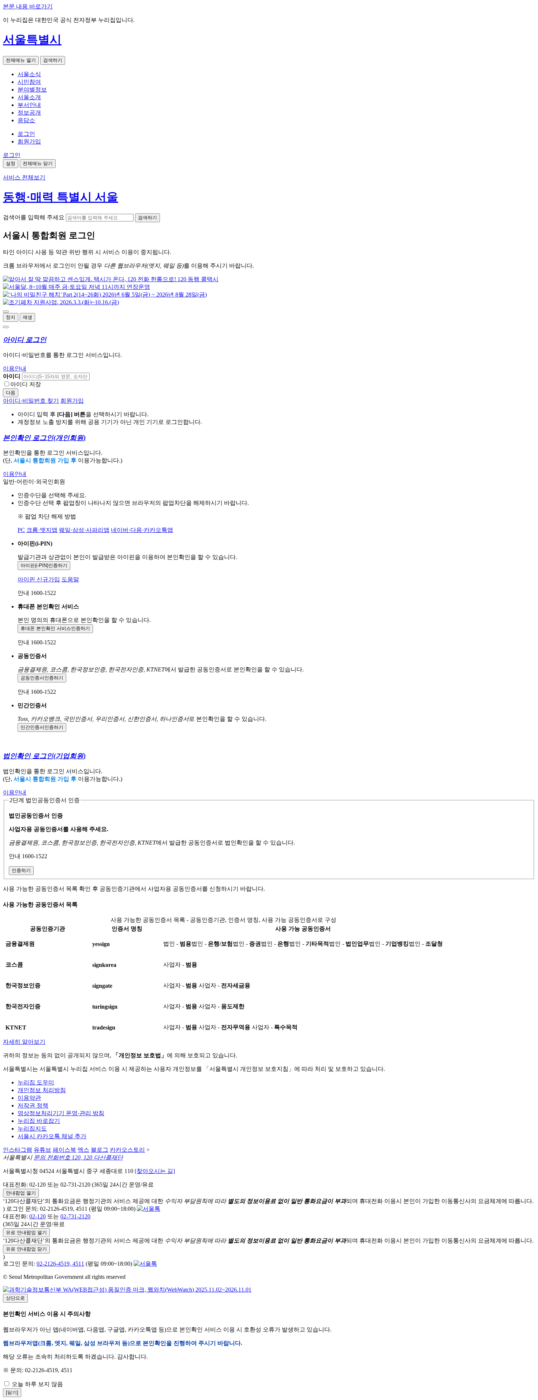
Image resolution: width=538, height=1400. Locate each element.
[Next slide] (6, 327)
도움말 (70, 579)
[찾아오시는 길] (155, 1171)
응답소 (26, 120)
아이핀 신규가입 (39, 579)
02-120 (37, 1216)
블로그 (99, 1150)
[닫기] (12, 1392)
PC (21, 530)
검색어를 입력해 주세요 (33, 217)
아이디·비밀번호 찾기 (31, 401)
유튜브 (42, 1150)
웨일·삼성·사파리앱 (84, 530)
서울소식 (29, 74)
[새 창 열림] (110, 279)
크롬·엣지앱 (41, 530)
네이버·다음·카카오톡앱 (142, 530)
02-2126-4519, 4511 (60, 1264)
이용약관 (29, 1098)
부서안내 (29, 105)
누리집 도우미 (36, 1082)
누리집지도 (32, 1128)
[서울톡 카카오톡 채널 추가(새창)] (148, 1209)
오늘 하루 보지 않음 (36, 1384)
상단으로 (15, 1298)
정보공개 (29, 112)
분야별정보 (32, 89)
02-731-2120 (75, 1216)
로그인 (26, 134)
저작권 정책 (33, 1105)
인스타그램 (17, 1150)
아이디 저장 (25, 384)
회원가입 (29, 141)
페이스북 (64, 1150)
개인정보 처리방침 (42, 1090)
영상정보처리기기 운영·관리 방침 (61, 1113)
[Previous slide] (6, 311)
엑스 (83, 1150)
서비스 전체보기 (24, 177)
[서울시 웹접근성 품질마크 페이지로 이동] (127, 1290)
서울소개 (29, 97)
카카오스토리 (127, 1150)
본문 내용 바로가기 (28, 6)
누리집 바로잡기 (39, 1121)
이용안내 (14, 368)
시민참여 (29, 82)
